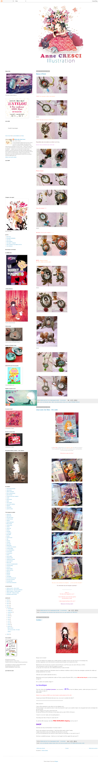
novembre (10, 608)
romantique (73, 402)
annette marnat (10, 519)
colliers (53, 402)
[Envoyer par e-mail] (71, 400)
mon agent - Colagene (11, 242)
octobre (9, 610)
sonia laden (9, 507)
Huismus (8, 540)
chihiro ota (9, 528)
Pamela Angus (10, 568)
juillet (9, 615)
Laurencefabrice (16, 135)
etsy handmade (43, 612)
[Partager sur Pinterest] (76, 400)
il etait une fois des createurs (12, 496)
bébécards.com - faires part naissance (14, 589)
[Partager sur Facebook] (75, 400)
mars (9, 622)
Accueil (66, 748)
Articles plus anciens (93, 748)
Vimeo (22, 135)
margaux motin (10, 557)
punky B (8, 574)
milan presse (75, 612)
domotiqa (8, 531)
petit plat (8, 573)
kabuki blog (9, 545)
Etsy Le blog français (11, 493)
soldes (83, 743)
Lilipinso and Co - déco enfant (13, 588)
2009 (8, 634)
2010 (8, 607)
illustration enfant (52, 612)
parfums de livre (10, 570)
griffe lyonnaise (79, 743)
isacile (8, 497)
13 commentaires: (63, 610)
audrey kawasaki (10, 522)
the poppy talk (9, 581)
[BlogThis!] (72, 400)
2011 (8, 605)
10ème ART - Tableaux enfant (13, 592)
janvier (9, 626)
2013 (8, 601)
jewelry (58, 402)
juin (9, 617)
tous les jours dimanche (11, 582)
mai (9, 619)
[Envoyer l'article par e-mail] (68, 400)
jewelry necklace (63, 402)
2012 (8, 603)
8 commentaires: (63, 400)
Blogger (56, 761)
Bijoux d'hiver (41, 74)
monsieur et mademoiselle (12, 564)
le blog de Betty (10, 548)
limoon (8, 554)
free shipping (73, 743)
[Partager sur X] (73, 400)
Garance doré (9, 537)
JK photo (8, 542)
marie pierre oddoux (11, 504)
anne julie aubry (10, 517)
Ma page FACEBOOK (11, 238)
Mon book (9, 236)
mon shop (9, 239)
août (9, 614)
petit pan (8, 571)
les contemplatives (10, 550)
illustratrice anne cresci (60, 612)
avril (9, 621)
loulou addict (9, 556)
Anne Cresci (7, 135)
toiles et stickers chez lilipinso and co (14, 244)
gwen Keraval (9, 494)
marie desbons (10, 560)
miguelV (8, 505)
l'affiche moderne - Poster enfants (13, 591)
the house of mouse (11, 579)
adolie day (9, 514)
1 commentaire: (63, 741)
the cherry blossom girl (11, 578)
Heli (7, 539)
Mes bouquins (9, 241)
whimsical (77, 402)
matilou (69, 402)
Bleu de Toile (9, 523)
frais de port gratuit (63, 743)
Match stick (9, 562)
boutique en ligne (52, 743)
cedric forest (9, 490)
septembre (10, 612)
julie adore (9, 543)
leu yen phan (9, 551)
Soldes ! (39, 620)
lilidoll (8, 501)
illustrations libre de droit (12, 594)
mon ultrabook (9, 246)
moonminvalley (10, 565)
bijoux (50, 402)
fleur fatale (9, 534)
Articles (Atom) (45, 750)
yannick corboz (10, 508)
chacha (8, 526)
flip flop (8, 536)
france (47, 612)
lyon (67, 402)
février (9, 624)
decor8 (8, 529)
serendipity (9, 576)
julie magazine (67, 612)
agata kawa (9, 515)
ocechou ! (9, 567)
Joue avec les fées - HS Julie (47, 410)
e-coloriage (9, 533)
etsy (55, 402)
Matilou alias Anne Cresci (19, 139)
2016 (8, 600)
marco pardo (9, 502)
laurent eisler (9, 499)
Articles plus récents (41, 748)
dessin (57, 743)
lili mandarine (9, 553)
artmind (8, 520)
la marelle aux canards (11, 546)
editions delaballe (10, 491)
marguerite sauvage (11, 559)
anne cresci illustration (44, 402)
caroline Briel (9, 525)
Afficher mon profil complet (10, 157)
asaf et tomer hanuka (11, 488)
